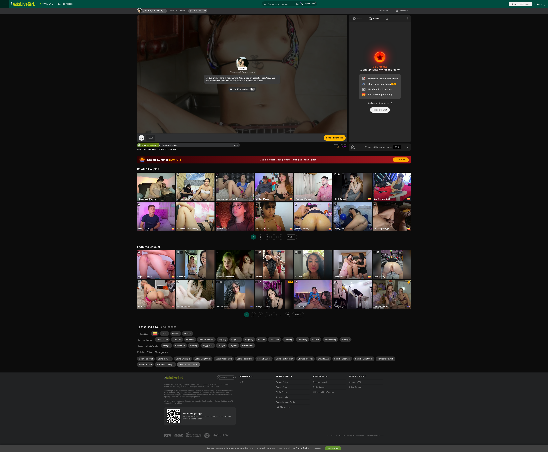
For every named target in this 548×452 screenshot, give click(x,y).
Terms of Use (281, 387)
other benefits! (385, 103)
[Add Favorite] (141, 138)
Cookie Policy (302, 448)
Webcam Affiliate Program (323, 392)
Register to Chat (380, 110)
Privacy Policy (282, 382)
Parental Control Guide (285, 402)
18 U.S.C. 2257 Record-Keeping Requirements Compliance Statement (355, 436)
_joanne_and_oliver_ (149, 326)
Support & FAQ (355, 382)
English (224, 377)
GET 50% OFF (401, 160)
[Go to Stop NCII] (220, 435)
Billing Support (355, 387)
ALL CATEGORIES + (188, 364)
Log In (539, 4)
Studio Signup (319, 387)
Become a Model (320, 382)
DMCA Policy (281, 392)
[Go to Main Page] (23, 4)
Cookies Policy (282, 397)
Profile (173, 10)
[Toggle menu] (4, 4)
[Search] (297, 4)
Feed (182, 10)
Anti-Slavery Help (283, 407)
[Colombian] (155, 333)
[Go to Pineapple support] (207, 435)
